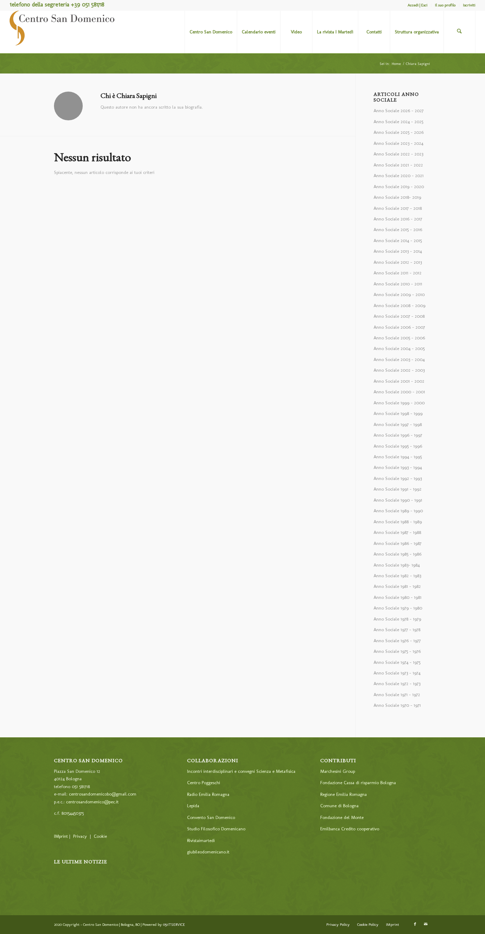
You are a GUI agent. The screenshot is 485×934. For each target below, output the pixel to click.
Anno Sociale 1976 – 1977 (397, 640)
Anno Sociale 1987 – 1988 (397, 532)
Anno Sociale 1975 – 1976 (397, 651)
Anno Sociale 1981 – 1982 (397, 586)
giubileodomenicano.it (208, 851)
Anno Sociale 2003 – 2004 (399, 359)
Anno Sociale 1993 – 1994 (398, 467)
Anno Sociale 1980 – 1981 (397, 597)
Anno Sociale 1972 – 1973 (397, 683)
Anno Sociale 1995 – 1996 (398, 446)
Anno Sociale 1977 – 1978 (397, 629)
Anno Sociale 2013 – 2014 (398, 251)
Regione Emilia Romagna (343, 794)
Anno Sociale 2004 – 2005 (399, 348)
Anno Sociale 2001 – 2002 (399, 381)
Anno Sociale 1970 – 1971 (397, 705)
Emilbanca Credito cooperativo (349, 828)
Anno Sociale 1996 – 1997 (398, 435)
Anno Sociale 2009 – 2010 (399, 294)
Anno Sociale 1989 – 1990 (398, 510)
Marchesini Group (337, 771)
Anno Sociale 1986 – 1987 (397, 543)
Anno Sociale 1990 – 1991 (398, 500)
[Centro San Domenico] (63, 32)
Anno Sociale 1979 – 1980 (398, 608)
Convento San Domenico (211, 817)
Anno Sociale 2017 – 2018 (398, 208)
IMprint (61, 836)
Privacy (80, 836)
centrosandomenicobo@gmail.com (102, 794)
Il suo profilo (445, 5)
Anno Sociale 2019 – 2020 (399, 186)
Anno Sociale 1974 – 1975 (397, 662)
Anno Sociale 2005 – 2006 (399, 337)
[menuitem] (417, 5)
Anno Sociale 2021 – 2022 (398, 165)
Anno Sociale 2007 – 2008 (399, 316)
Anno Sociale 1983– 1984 (397, 565)
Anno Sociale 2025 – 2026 (399, 132)
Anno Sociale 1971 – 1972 (397, 694)
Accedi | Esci (417, 5)
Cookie (100, 836)
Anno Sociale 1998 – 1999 (398, 413)
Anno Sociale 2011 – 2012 (397, 272)
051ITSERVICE (174, 924)
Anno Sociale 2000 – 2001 (399, 391)
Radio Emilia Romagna (208, 794)
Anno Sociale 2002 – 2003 (399, 370)
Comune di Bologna (339, 805)
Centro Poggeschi (203, 782)
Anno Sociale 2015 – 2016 (398, 229)
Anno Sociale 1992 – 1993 (398, 478)
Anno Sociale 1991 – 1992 (397, 489)
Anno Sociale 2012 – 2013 (398, 262)
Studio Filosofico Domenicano (216, 828)
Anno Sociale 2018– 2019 (397, 197)
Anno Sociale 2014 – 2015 (398, 240)
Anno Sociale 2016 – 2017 (398, 219)
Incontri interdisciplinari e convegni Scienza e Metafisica (241, 771)
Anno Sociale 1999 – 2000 (399, 402)
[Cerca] (459, 32)
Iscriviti (469, 5)
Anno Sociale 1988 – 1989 (398, 521)
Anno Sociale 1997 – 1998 (398, 424)
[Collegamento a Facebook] (415, 924)
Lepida (193, 805)
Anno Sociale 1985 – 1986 (397, 554)
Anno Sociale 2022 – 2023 (398, 154)
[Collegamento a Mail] (425, 924)
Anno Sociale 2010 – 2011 (398, 283)
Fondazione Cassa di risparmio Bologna (358, 782)
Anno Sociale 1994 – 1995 (398, 456)
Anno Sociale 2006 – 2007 (399, 327)
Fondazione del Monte (342, 817)
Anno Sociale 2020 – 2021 (399, 175)
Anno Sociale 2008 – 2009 (399, 305)
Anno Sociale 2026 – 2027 (399, 110)
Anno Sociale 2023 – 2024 (398, 143)
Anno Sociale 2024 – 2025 (398, 121)
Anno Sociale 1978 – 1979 (397, 619)
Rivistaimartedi (201, 840)
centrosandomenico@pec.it (92, 801)
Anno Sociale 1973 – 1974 (397, 673)
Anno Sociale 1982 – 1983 (397, 575)
